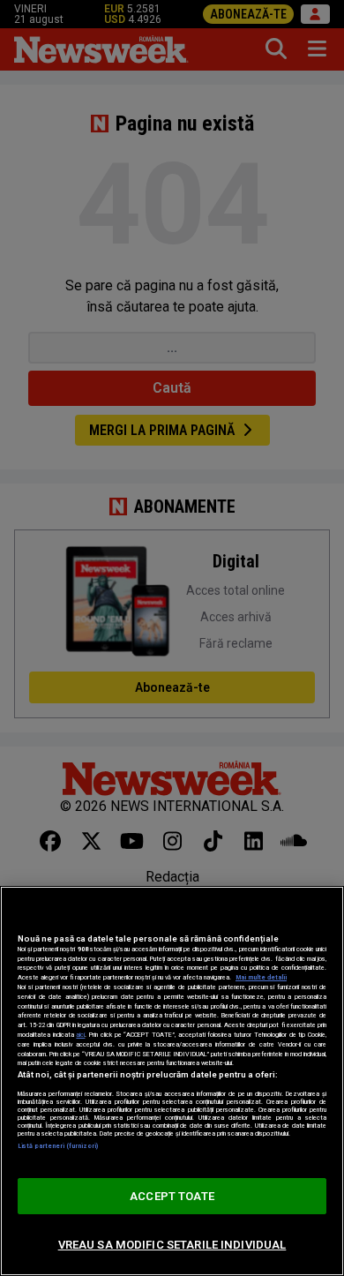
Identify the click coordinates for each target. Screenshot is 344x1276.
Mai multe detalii (261, 977)
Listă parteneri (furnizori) (58, 1146)
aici (80, 1035)
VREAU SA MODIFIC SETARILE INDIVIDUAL (172, 1244)
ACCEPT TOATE (172, 1196)
